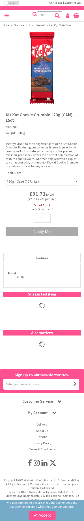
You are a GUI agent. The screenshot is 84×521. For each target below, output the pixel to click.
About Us (55, 2)
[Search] (57, 15)
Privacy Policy (42, 443)
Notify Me (42, 231)
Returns (42, 437)
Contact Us (73, 2)
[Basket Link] (76, 16)
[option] (42, 310)
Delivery (42, 424)
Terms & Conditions (42, 449)
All (42, 15)
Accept (45, 515)
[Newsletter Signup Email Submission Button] (75, 384)
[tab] (42, 258)
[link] (30, 463)
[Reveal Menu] (6, 15)
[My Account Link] (68, 15)
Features (42, 258)
